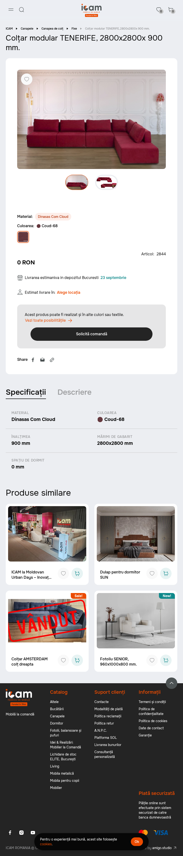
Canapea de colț (52, 29)
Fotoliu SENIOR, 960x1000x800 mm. (118, 661)
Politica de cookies (153, 721)
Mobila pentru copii (64, 780)
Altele (54, 702)
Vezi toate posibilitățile (45, 320)
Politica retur (104, 723)
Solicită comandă (91, 333)
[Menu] (11, 9)
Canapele (27, 29)
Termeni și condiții (152, 702)
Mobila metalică (62, 773)
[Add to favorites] (63, 573)
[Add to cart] (77, 573)
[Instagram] (21, 832)
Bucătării (57, 709)
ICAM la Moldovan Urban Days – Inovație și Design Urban (31, 577)
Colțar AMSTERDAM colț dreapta (29, 661)
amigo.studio (162, 848)
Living (54, 766)
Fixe (74, 29)
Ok (137, 842)
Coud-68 (50, 225)
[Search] (21, 9)
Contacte (101, 702)
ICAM (9, 29)
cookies (46, 844)
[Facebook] (33, 360)
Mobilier (56, 788)
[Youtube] (33, 832)
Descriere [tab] (74, 392)
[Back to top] (171, 683)
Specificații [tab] (26, 392)
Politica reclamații (107, 716)
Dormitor (56, 723)
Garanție (145, 735)
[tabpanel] (91, 440)
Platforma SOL (105, 737)
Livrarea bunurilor (107, 745)
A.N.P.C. (100, 730)
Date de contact (151, 728)
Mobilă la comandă (20, 714)
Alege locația (68, 292)
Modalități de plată (108, 709)
